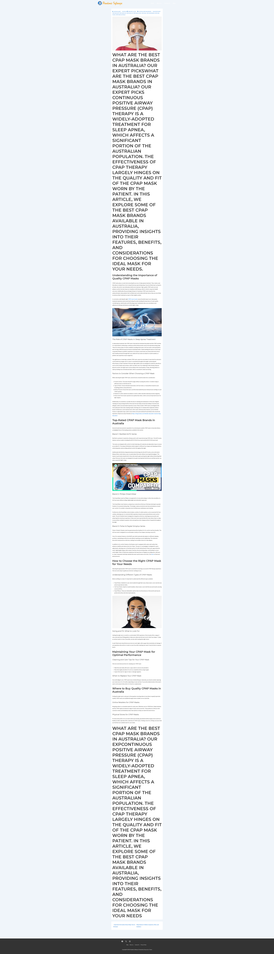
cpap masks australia (120, 14)
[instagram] (130, 941)
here (153, 554)
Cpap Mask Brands (147, 11)
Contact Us (167, 3)
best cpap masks (120, 13)
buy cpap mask (128, 13)
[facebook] (122, 941)
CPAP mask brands (132, 299)
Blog (174, 3)
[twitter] (126, 941)
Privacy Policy (143, 944)
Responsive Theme (148, 949)
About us (159, 3)
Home (152, 3)
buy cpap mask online (136, 13)
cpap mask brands (150, 13)
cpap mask (144, 13)
